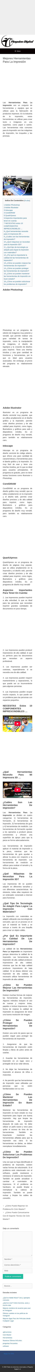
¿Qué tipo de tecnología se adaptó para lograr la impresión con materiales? (16, 249)
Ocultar (27, 200)
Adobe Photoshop (12, 205)
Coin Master (7, 1335)
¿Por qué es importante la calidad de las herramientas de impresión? (16, 257)
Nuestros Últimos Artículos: (12, 1340)
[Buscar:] (17, 1286)
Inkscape (8, 210)
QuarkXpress (10, 215)
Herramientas (7, 1338)
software (6, 1346)
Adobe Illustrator (11, 207)
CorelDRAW (9, 213)
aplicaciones (7, 1332)
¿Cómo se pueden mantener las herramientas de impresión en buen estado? (17, 276)
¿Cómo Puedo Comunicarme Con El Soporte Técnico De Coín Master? (16, 1215)
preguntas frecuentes (10, 1343)
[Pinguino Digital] (17, 41)
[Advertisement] (17, 17)
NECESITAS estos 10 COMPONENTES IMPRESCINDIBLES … (13, 226)
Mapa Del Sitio (9, 1354)
